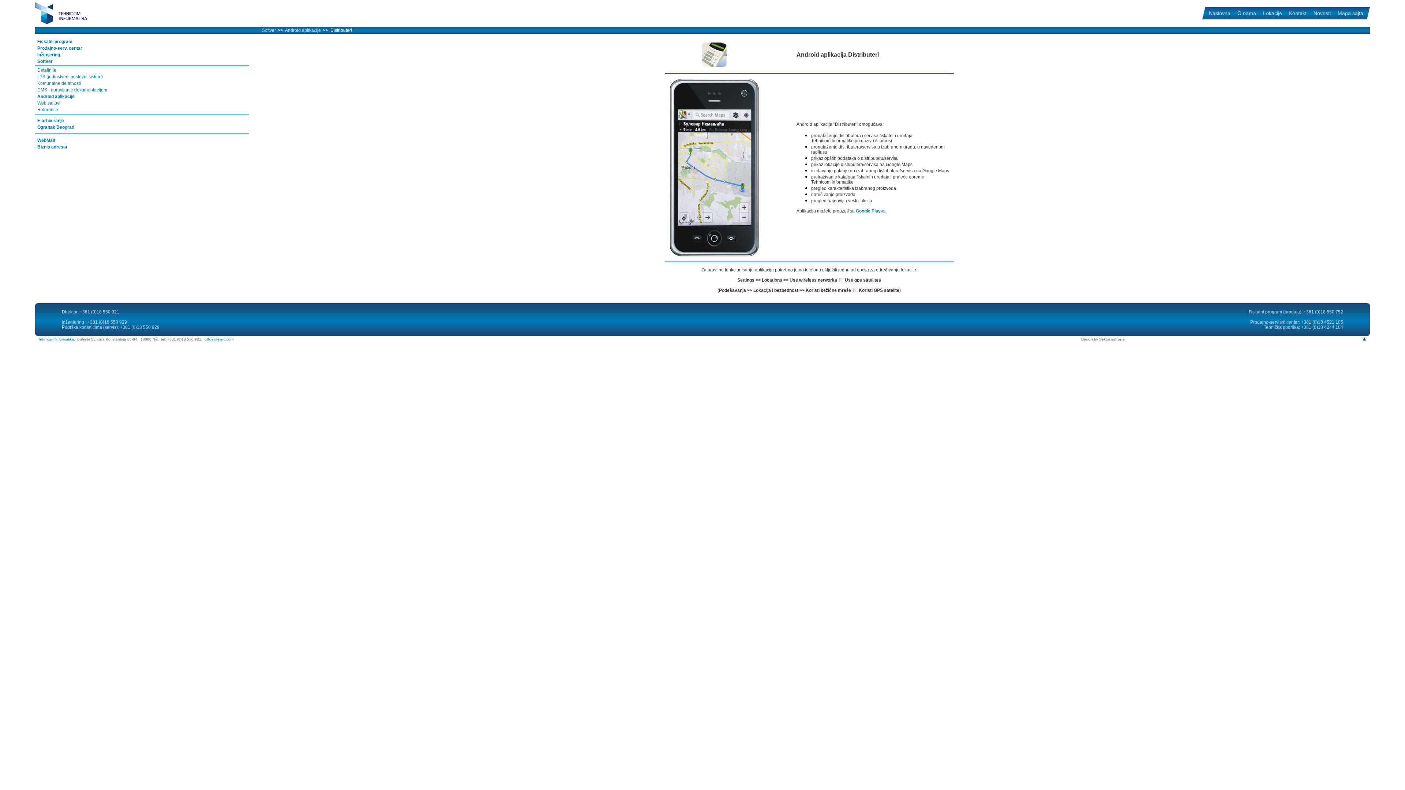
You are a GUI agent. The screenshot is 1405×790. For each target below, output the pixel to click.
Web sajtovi (48, 103)
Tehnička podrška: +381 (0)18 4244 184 (1303, 327)
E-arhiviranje (50, 120)
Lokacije (1272, 13)
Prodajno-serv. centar (59, 48)
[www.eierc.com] (68, 22)
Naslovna (1219, 13)
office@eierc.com (219, 339)
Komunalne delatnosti (59, 83)
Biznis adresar (52, 147)
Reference (47, 109)
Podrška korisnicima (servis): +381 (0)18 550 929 (111, 327)
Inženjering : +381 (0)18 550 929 (94, 322)
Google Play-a (870, 211)
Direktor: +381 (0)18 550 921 (90, 312)
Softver (269, 30)
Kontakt (1298, 13)
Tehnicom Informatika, (56, 339)
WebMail (46, 140)
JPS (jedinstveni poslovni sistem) (70, 76)
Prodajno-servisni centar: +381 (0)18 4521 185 (1296, 322)
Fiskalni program (54, 41)
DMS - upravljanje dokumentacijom (72, 90)
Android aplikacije (303, 30)
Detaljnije (46, 70)
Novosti (1322, 13)
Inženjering (48, 54)
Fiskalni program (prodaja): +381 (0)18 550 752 (1296, 312)
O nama (1246, 13)
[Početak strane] (1364, 339)
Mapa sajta (1350, 13)
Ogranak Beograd (55, 127)
